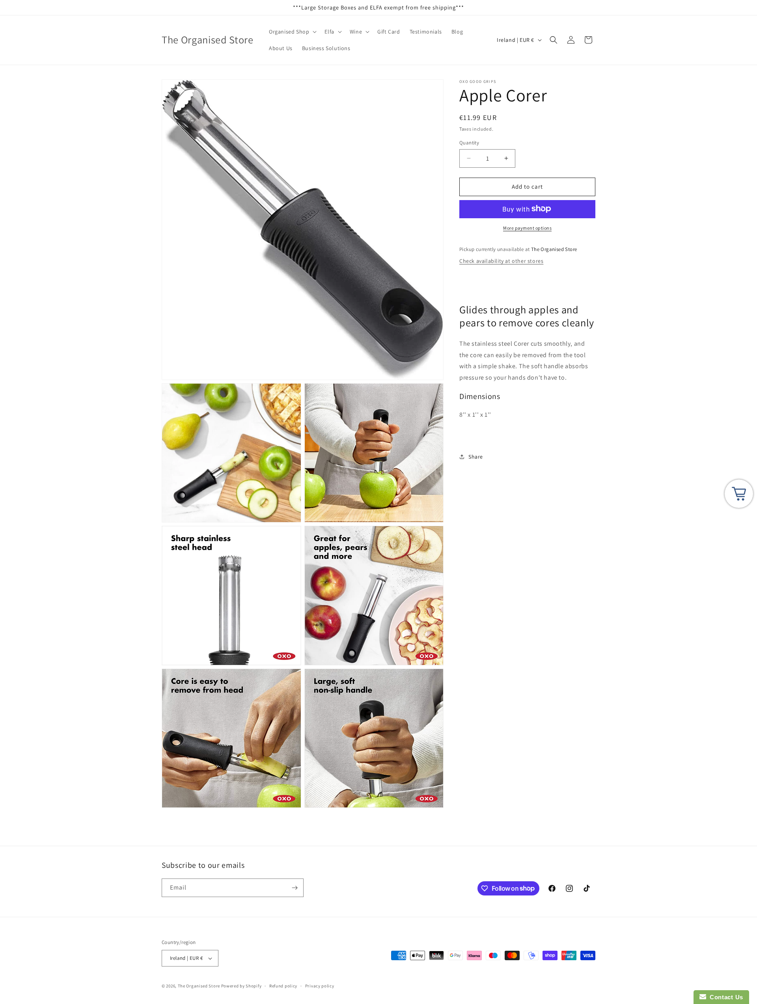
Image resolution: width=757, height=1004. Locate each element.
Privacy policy (319, 986)
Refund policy (283, 986)
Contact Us (724, 997)
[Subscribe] (294, 887)
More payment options (527, 227)
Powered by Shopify (241, 986)
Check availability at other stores (501, 260)
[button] (292, 31)
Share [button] (475, 456)
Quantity (469, 142)
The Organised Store (199, 986)
